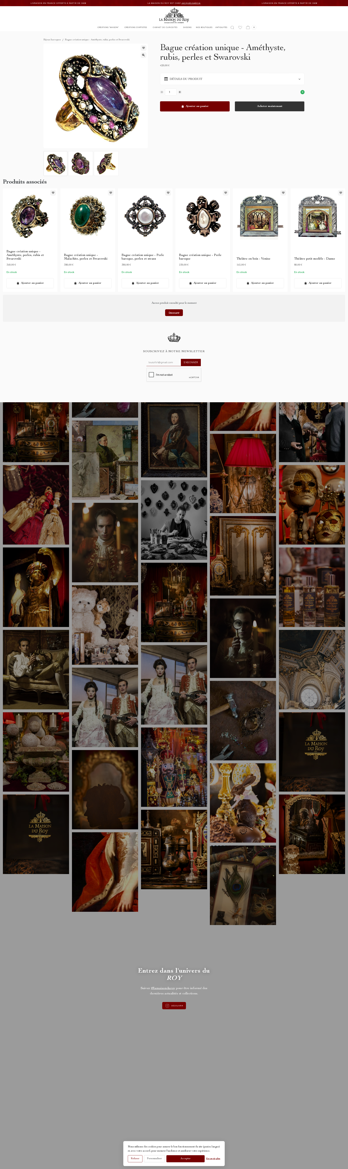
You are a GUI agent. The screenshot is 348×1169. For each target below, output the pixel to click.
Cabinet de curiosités (165, 27)
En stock (12, 272)
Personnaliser (154, 1158)
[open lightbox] (143, 55)
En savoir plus (213, 1159)
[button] (108, 28)
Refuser (135, 1158)
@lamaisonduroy (163, 988)
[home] (174, 15)
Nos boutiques (204, 27)
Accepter (185, 1158)
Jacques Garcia (240, 3)
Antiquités (221, 27)
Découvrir (174, 312)
